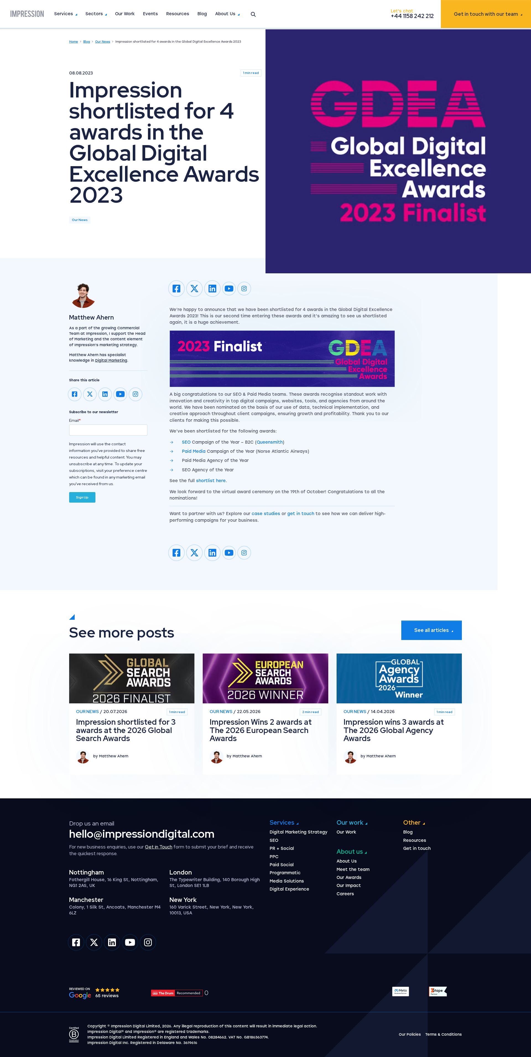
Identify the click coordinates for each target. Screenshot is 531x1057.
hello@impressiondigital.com (142, 833)
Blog (202, 13)
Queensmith (270, 442)
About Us (225, 13)
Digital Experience (289, 889)
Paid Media (193, 451)
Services (63, 13)
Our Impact (349, 885)
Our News (102, 41)
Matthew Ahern (91, 317)
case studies (266, 513)
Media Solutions (287, 881)
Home (73, 41)
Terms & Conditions (443, 1034)
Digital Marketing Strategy (298, 832)
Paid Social (282, 864)
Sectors (94, 13)
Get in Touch (158, 847)
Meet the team (353, 869)
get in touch (300, 513)
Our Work (125, 13)
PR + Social (282, 848)
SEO (186, 442)
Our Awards (349, 877)
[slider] (107, 989)
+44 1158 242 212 (412, 16)
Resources (177, 13)
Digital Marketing (111, 360)
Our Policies (410, 1034)
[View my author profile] (108, 294)
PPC (274, 856)
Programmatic (285, 872)
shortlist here (211, 480)
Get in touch (486, 14)
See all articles (431, 630)
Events (150, 13)
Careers (345, 893)
